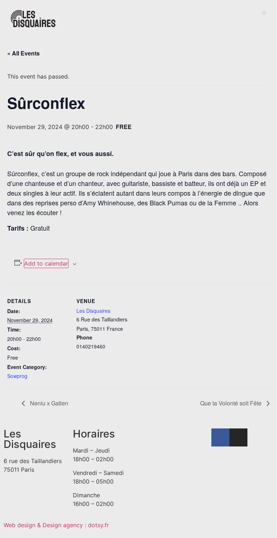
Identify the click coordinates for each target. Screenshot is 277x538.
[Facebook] (220, 437)
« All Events (23, 53)
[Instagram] (238, 437)
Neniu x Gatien (48, 403)
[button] (264, 13)
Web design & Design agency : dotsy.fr (56, 525)
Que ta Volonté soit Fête (231, 403)
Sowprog (17, 375)
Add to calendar (46, 263)
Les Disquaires (93, 310)
